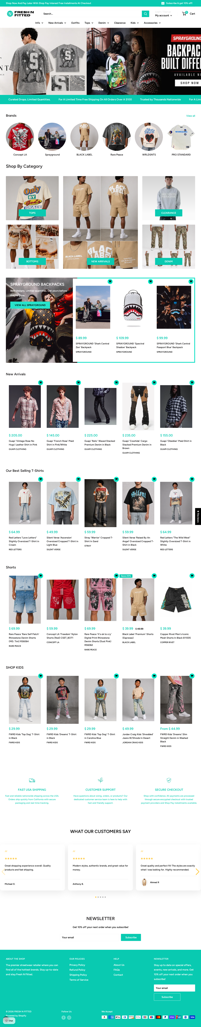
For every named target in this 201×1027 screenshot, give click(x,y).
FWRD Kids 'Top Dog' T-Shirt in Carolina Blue (99, 736)
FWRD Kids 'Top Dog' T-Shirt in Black (24, 736)
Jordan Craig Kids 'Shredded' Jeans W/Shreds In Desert (137, 736)
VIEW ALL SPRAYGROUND (30, 305)
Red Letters (15, 549)
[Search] (145, 14)
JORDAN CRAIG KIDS (132, 742)
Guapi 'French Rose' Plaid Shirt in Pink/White (60, 443)
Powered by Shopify (16, 1015)
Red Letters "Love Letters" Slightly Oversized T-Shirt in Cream (24, 541)
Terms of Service (78, 979)
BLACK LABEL (129, 642)
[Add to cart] (110, 281)
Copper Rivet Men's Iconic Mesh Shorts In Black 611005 (175, 636)
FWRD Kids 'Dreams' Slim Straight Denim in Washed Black (174, 738)
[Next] (195, 136)
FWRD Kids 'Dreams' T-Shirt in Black (61, 736)
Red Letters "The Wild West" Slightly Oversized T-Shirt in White (175, 541)
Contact (118, 974)
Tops (87, 22)
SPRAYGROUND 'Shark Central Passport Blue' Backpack (173, 345)
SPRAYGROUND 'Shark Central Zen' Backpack (92, 345)
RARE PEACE (15, 646)
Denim (102, 22)
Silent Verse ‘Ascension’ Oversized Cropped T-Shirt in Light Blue (62, 541)
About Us (119, 964)
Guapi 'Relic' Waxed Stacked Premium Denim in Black (99, 443)
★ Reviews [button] (198, 516)
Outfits (75, 22)
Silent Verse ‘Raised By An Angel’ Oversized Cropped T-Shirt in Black (138, 541)
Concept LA (53, 642)
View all (191, 115)
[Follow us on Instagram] (69, 1017)
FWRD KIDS (14, 742)
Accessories (150, 22)
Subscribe (131, 937)
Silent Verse (53, 549)
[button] (198, 872)
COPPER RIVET (167, 642)
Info (37, 22)
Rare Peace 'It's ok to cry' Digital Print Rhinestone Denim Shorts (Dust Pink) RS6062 (98, 639)
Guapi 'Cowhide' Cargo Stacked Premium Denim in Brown (136, 445)
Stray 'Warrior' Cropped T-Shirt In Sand (98, 539)
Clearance (120, 22)
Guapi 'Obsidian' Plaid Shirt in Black (176, 443)
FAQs (117, 969)
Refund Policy (77, 969)
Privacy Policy (77, 964)
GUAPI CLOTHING (17, 449)
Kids (133, 22)
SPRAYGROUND (84, 352)
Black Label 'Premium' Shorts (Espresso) (137, 636)
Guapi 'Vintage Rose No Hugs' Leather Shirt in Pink (23, 443)
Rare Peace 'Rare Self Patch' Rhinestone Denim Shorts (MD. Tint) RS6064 (24, 638)
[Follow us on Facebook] (64, 1017)
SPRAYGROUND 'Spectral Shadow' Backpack (130, 345)
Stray (87, 546)
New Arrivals (55, 22)
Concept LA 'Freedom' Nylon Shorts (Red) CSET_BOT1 (62, 636)
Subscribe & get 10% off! (179, 3)
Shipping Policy (78, 974)
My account (162, 15)
